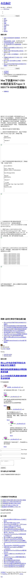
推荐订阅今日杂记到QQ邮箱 (18, 500)
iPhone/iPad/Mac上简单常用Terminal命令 (14, 545)
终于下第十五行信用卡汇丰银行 (12, 60)
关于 (5, 29)
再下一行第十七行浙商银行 (11, 54)
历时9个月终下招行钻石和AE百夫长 (13, 51)
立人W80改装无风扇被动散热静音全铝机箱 (15, 327)
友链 (5, 28)
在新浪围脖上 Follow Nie (14, 506)
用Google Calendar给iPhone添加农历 (13, 539)
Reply (5, 393)
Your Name (24, 449)
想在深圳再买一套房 (9, 41)
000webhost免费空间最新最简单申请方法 (15, 563)
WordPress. (5, 574)
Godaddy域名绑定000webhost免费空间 (14, 566)
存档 (5, 26)
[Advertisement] (14, 104)
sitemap (21, 574)
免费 (5, 23)
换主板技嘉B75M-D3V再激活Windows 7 (14, 332)
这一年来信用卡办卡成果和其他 (12, 44)
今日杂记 (6, 3)
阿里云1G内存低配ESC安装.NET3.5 (13, 47)
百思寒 (9, 387)
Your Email (24, 454)
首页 (5, 18)
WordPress (6, 25)
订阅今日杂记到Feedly (15, 501)
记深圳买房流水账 (9, 42)
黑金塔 (8, 348)
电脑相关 (6, 91)
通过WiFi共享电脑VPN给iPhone (12, 561)
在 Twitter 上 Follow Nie (12, 505)
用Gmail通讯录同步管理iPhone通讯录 (14, 529)
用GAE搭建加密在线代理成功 (12, 560)
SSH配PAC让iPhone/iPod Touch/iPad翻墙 (14, 540)
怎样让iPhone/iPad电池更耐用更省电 (13, 335)
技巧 (5, 21)
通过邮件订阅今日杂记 (14, 503)
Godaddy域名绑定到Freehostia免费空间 (14, 565)
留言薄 (5, 31)
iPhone (5, 20)
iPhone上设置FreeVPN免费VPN (12, 526)
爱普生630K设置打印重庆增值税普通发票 (15, 329)
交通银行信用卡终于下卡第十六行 (13, 57)
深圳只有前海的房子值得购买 (12, 37)
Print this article (7, 355)
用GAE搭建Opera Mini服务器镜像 (13, 537)
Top (2, 576)
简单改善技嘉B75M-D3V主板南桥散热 (14, 330)
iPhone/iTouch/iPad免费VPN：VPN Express (15, 524)
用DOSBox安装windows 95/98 (12, 522)
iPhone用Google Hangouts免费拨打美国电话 (15, 334)
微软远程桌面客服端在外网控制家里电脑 (15, 325)
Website (23, 458)
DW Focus (6, 9)
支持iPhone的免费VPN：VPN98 (12, 527)
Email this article (8, 354)
